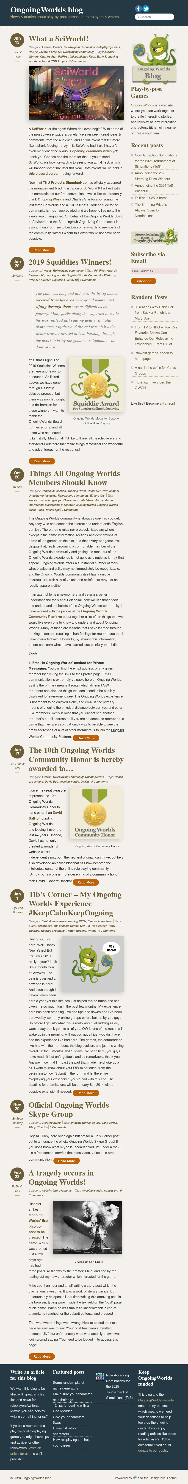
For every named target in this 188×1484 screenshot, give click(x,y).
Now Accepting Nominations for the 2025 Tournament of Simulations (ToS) (156, 161)
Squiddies (58, 280)
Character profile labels (78, 500)
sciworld (44, 61)
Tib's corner (99, 926)
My (56, 926)
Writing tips (97, 495)
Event (32, 926)
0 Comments (70, 510)
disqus (99, 500)
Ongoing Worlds (51, 199)
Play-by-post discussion (79, 47)
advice (33, 500)
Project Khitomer (40, 280)
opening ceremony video (92, 150)
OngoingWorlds (142, 105)
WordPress (135, 1477)
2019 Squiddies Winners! (70, 261)
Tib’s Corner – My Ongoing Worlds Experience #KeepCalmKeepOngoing (75, 903)
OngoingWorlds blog (46, 9)
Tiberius (34, 931)
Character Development (103, 491)
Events (57, 47)
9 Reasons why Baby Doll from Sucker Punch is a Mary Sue (154, 312)
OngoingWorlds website (156, 1400)
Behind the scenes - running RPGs (63, 491)
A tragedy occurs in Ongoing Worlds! (61, 1177)
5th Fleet (99, 270)
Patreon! (168, 403)
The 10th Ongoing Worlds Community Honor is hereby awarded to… (76, 759)
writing (92, 931)
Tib (88, 926)
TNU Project (59, 61)
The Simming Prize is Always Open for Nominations (151, 210)
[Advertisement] (154, 485)
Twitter (70, 931)
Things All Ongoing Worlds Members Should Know (74, 477)
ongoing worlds (55, 275)
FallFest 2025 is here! (151, 197)
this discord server (44, 173)
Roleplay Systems (108, 47)
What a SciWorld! (58, 38)
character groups (50, 500)
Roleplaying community (78, 52)
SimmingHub (76, 182)
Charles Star (48, 56)
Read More (41, 250)
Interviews (105, 921)
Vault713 (72, 280)
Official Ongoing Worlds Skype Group (69, 1109)
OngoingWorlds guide (42, 495)
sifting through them (53, 306)
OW (82, 926)
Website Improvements (56, 1190)
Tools (40, 510)
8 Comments (99, 782)
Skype (96, 1123)
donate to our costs (152, 1450)
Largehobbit (36, 275)
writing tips (52, 510)
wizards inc (110, 1190)
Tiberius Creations (53, 931)
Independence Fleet (82, 56)
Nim (19, 487)
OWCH (84, 782)
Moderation (52, 505)
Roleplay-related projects (45, 52)
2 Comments (77, 61)
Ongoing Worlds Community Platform (91, 275)
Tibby (111, 926)
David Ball (51, 782)
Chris (19, 275)
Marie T (101, 56)
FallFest (63, 56)
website (81, 931)
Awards (46, 47)
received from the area (55, 300)
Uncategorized (94, 777)
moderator (68, 505)
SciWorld (39, 128)
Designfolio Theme (163, 1478)
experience (45, 926)
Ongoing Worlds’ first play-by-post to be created (38, 1226)
